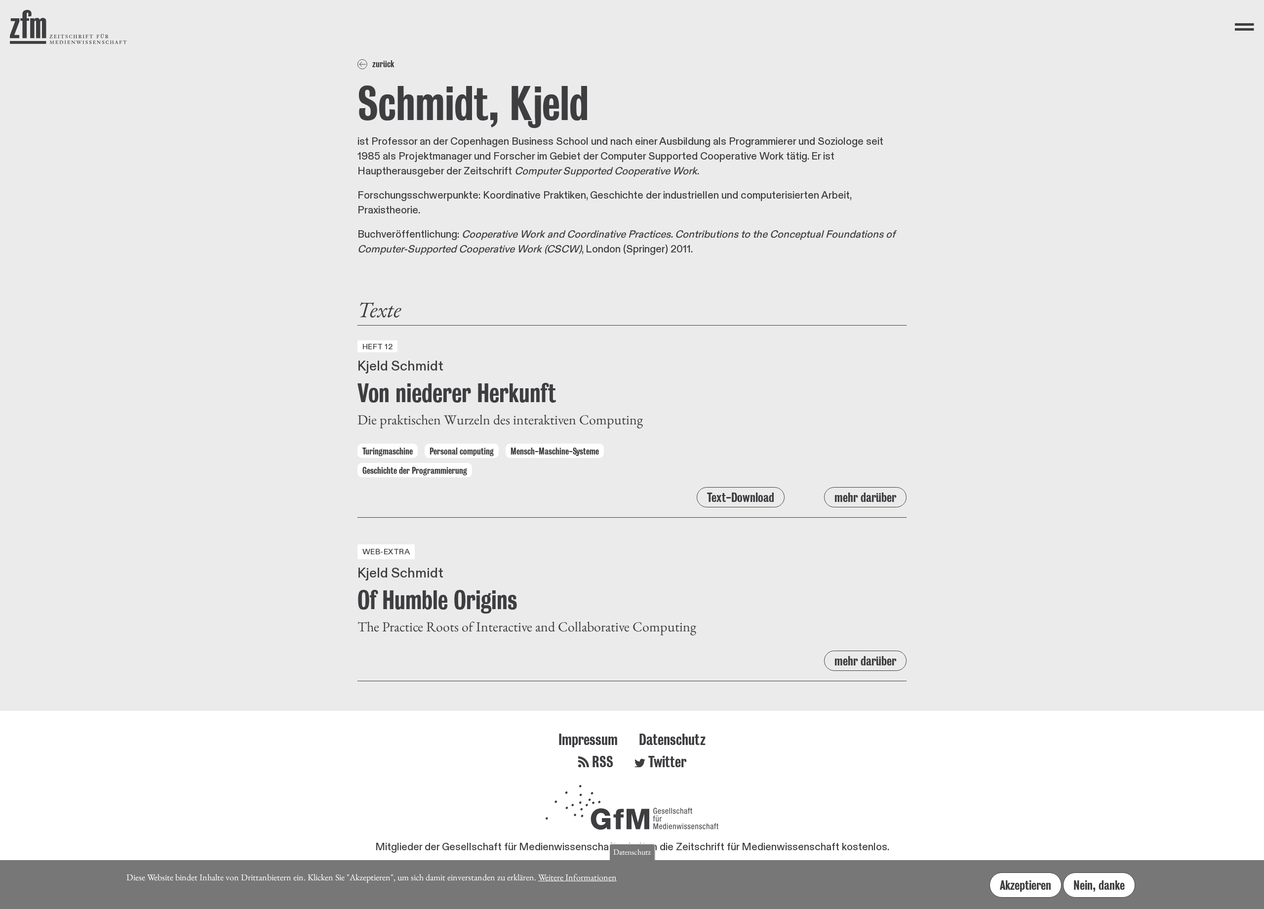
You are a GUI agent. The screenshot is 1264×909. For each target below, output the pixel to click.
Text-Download (740, 497)
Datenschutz (672, 739)
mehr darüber (865, 497)
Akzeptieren (1025, 885)
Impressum (588, 739)
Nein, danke (1099, 885)
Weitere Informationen (577, 877)
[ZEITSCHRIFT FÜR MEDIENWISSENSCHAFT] (68, 27)
